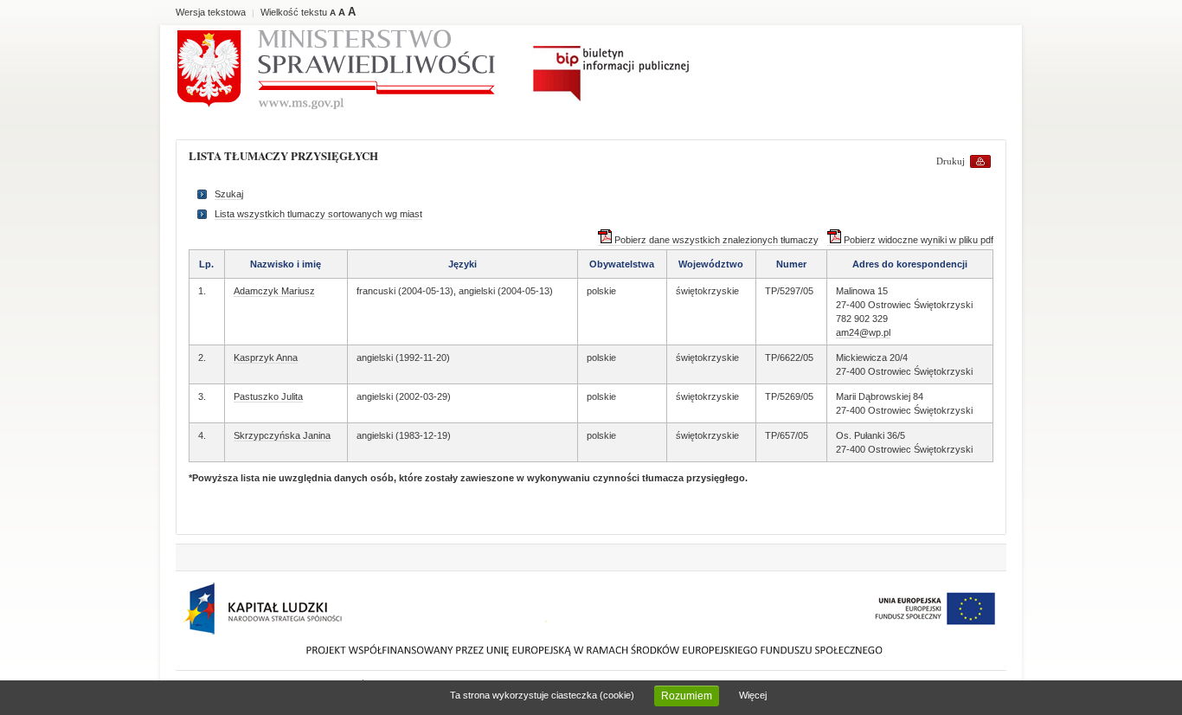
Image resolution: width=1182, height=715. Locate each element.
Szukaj (229, 194)
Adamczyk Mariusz (274, 291)
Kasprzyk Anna (266, 357)
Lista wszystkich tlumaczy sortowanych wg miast (318, 214)
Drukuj (950, 161)
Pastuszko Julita (268, 396)
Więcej (753, 695)
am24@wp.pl (863, 332)
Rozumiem (686, 696)
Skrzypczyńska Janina (282, 435)
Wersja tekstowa (211, 12)
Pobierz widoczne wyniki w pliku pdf (917, 240)
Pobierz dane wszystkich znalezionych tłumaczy (715, 240)
